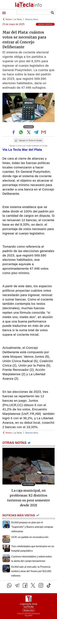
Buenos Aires (31, 19)
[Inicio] (28, 4)
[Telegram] (17, 585)
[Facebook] (25, 585)
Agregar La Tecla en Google (30, 140)
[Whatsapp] (9, 585)
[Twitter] (32, 585)
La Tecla (18, 19)
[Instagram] (40, 585)
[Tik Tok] (48, 585)
